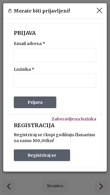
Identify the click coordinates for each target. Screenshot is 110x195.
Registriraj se (42, 155)
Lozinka (24, 69)
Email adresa (29, 43)
